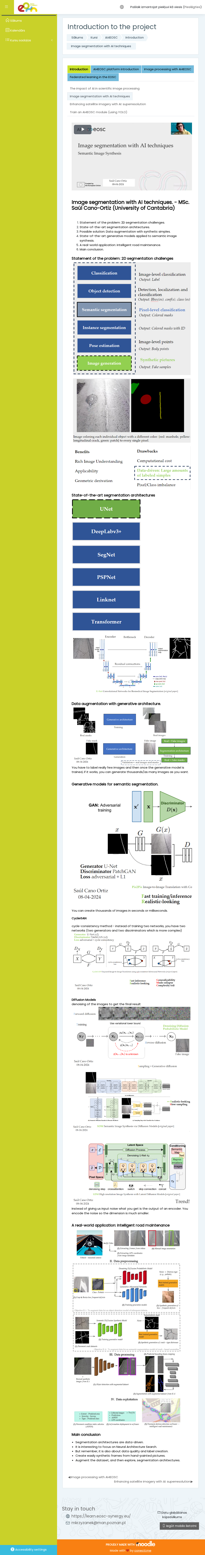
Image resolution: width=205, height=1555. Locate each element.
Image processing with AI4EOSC (93, 1477)
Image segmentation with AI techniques (101, 46)
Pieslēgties (192, 7)
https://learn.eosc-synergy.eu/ (101, 1516)
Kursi (94, 37)
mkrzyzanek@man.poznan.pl (98, 1523)
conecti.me (142, 1550)
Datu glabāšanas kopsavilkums (174, 1514)
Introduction (135, 37)
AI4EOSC (111, 37)
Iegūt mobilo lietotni (180, 1526)
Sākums (77, 37)
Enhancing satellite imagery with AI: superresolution (153, 1481)
